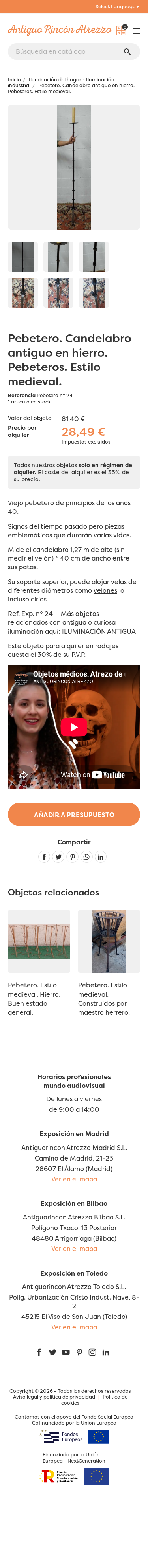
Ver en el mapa (74, 1179)
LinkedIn (106, 1352)
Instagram (92, 1352)
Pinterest (72, 856)
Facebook (39, 1352)
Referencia (22, 395)
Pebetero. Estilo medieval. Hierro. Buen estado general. (34, 998)
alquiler (72, 646)
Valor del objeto (30, 418)
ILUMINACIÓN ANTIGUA (99, 631)
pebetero (39, 503)
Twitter (52, 1352)
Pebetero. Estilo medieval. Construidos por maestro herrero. (104, 998)
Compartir (44, 856)
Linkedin (101, 856)
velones (105, 590)
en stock (41, 402)
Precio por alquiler (22, 432)
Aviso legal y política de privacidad (54, 1397)
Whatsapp (86, 856)
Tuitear (58, 856)
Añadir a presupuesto (74, 815)
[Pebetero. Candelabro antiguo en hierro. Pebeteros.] (23, 257)
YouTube (66, 1352)
